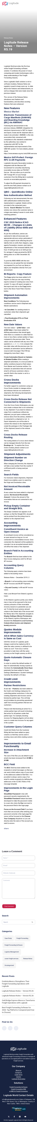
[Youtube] (25, 1116)
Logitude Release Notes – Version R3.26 (18, 991)
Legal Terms (18, 1074)
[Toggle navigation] (34, 3)
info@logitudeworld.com (10, 1099)
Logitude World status (18, 1079)
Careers (18, 1077)
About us (18, 1070)
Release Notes (8, 38)
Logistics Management (12, 952)
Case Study (8, 938)
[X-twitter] (8, 1116)
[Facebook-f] (14, 1116)
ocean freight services (11, 958)
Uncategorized (9, 965)
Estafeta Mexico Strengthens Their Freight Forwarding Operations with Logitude (15, 983)
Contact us (18, 1072)
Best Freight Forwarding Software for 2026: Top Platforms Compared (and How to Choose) (18, 1009)
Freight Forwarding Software (13, 945)
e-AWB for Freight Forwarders (18, 1091)
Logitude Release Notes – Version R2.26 (18, 996)
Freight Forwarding (22, 938)
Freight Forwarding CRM (18, 1089)
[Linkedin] (19, 1116)
